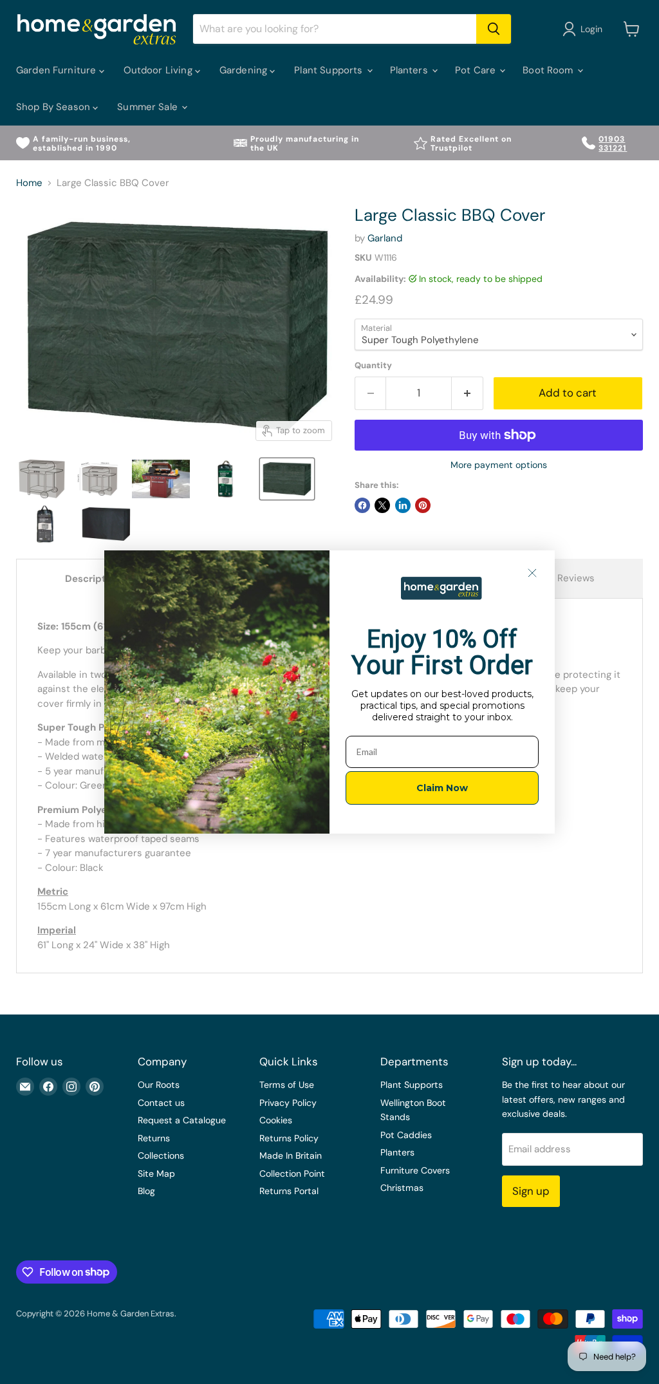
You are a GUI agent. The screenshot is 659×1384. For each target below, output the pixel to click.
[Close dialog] (532, 573)
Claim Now (442, 788)
